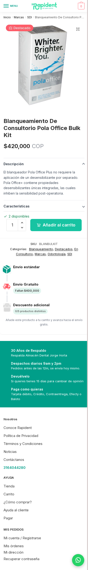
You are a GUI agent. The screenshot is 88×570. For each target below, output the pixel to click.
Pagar (8, 518)
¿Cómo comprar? (18, 502)
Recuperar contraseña (21, 559)
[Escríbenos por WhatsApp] (75, 560)
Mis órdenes (14, 546)
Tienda (9, 486)
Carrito (9, 494)
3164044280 (15, 467)
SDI (29, 17)
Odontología (56, 254)
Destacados (64, 249)
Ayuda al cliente (16, 510)
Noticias (10, 451)
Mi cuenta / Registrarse (22, 538)
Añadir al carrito (59, 224)
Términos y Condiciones (23, 443)
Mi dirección (13, 552)
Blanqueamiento (41, 249)
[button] (77, 29)
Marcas (19, 17)
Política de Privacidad (21, 435)
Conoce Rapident (18, 427)
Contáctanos (14, 459)
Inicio (7, 17)
